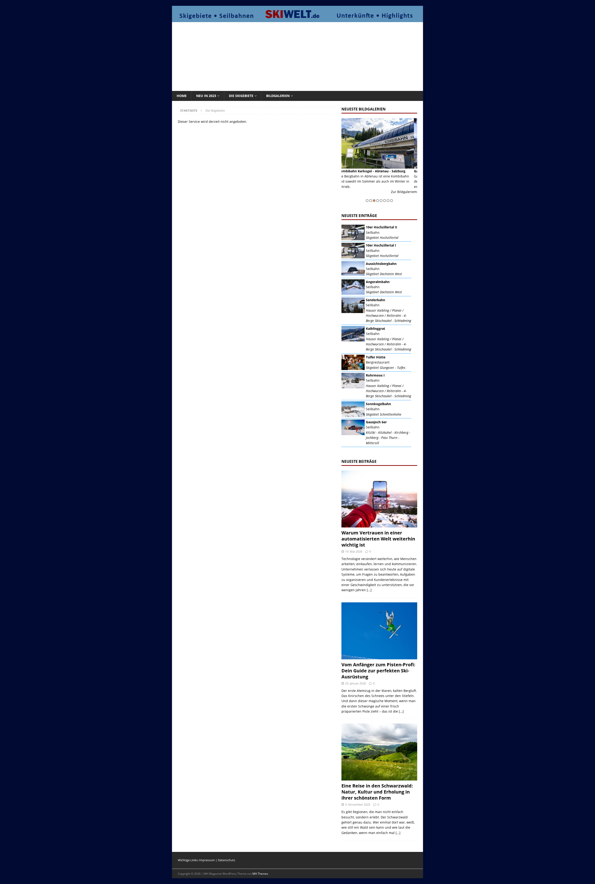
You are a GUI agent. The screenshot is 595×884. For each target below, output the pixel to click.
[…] (369, 590)
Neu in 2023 (206, 95)
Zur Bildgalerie (405, 197)
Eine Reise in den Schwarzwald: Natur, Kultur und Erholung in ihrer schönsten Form (377, 792)
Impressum (207, 860)
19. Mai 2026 (353, 551)
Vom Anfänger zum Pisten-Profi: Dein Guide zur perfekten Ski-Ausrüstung (378, 670)
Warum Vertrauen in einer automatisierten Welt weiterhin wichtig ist (378, 539)
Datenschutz (226, 860)
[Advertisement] (297, 56)
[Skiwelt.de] (297, 19)
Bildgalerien (278, 95)
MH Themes (260, 874)
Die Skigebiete (241, 95)
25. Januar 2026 (355, 683)
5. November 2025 (357, 804)
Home (182, 95)
